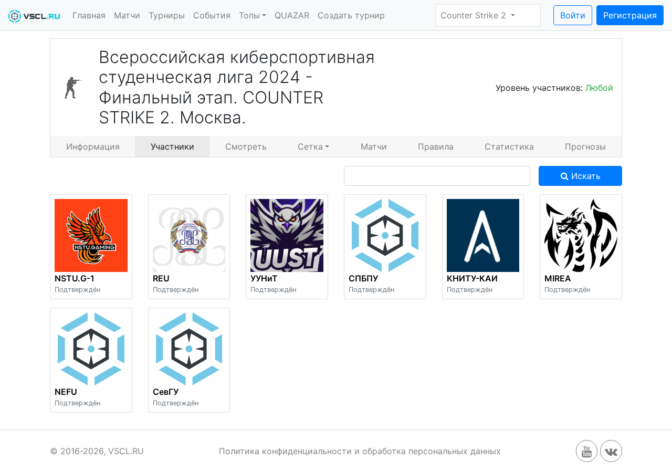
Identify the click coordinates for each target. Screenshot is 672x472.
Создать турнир (351, 15)
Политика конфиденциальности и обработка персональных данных (360, 451)
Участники (172, 146)
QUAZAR (292, 15)
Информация (93, 146)
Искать (585, 176)
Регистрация (630, 15)
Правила (436, 146)
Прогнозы (585, 146)
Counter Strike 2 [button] (474, 15)
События (211, 15)
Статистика (509, 146)
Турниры (167, 15)
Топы (249, 15)
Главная (89, 15)
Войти (572, 15)
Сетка (310, 146)
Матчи (127, 15)
